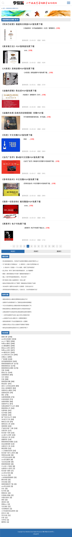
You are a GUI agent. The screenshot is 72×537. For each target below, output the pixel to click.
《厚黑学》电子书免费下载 (13, 224)
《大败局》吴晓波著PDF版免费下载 (17, 69)
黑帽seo (4, 504)
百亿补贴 (4, 515)
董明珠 (3, 522)
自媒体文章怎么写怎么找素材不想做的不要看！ (16, 324)
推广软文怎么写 (6, 417)
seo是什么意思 (6, 435)
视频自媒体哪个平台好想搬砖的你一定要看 (15, 321)
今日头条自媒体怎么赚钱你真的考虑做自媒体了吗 (17, 305)
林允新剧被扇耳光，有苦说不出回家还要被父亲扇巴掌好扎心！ (21, 261)
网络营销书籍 (5, 381)
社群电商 (4, 410)
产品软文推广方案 (7, 428)
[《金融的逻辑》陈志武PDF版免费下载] (10, 101)
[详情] (58, 28)
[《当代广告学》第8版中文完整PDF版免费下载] (10, 167)
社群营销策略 (5, 397)
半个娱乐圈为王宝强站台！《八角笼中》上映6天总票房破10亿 (21, 264)
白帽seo (4, 357)
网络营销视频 (5, 464)
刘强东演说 (5, 497)
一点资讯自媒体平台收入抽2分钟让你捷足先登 (16, 315)
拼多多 (3, 513)
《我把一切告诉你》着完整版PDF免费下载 (21, 202)
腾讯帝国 (4, 479)
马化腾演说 (5, 508)
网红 (2, 395)
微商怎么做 (5, 421)
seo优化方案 (5, 473)
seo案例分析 (5, 352)
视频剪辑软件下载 (7, 484)
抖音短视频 (5, 399)
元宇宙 (3, 520)
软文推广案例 (5, 471)
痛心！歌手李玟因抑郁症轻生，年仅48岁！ (15, 277)
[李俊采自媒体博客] (36, 2)
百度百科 (4, 430)
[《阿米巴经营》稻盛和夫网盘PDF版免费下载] (10, 34)
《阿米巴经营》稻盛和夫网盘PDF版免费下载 (22, 24)
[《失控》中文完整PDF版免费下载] (10, 145)
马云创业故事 (5, 462)
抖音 (2, 517)
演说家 (3, 502)
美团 (2, 500)
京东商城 (4, 482)
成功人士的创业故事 (8, 386)
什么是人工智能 (6, 466)
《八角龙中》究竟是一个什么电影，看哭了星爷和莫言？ (19, 267)
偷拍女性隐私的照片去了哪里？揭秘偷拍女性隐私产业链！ (20, 283)
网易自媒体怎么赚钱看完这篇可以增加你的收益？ (17, 308)
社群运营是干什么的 (8, 406)
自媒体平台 (5, 404)
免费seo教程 (5, 343)
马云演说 (4, 506)
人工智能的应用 (6, 450)
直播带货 (4, 439)
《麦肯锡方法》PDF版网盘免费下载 (17, 46)
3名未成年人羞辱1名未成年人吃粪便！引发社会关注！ (18, 286)
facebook (4, 475)
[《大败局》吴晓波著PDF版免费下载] (10, 78)
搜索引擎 (4, 337)
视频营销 (4, 426)
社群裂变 (4, 415)
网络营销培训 (5, 366)
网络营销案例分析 (7, 363)
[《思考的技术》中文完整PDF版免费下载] (10, 189)
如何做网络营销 (6, 361)
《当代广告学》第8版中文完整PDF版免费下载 (22, 157)
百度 (2, 370)
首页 (4, 8)
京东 (2, 488)
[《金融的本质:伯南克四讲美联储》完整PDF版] (10, 123)
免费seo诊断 (5, 350)
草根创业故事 (5, 455)
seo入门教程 (5, 341)
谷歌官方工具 (5, 446)
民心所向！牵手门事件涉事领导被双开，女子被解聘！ (18, 270)
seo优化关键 (5, 486)
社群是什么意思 (6, 468)
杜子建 (3, 491)
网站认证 (4, 372)
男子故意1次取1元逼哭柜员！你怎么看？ (14, 280)
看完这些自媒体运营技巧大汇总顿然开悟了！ (16, 327)
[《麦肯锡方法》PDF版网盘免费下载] (10, 56)
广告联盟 (4, 359)
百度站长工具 (5, 437)
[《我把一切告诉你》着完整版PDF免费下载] (10, 212)
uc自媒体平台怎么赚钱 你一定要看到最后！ (15, 318)
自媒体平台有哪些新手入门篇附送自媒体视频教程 (17, 302)
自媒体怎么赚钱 (6, 390)
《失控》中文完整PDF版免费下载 (16, 135)
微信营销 (4, 448)
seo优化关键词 (6, 339)
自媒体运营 (5, 392)
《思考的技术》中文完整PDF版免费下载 (20, 179)
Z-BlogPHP (36, 534)
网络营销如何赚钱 (7, 442)
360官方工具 (5, 419)
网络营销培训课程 (7, 368)
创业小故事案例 (6, 388)
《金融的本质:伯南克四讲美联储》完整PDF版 (22, 113)
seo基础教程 (5, 346)
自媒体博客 (5, 401)
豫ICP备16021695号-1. (48, 531)
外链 (2, 379)
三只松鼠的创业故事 (8, 511)
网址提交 (4, 384)
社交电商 (4, 413)
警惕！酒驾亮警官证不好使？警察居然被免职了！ (17, 273)
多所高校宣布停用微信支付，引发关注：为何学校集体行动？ (20, 289)
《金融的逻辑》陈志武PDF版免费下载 (19, 91)
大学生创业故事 (6, 457)
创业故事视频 (5, 444)
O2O (2, 377)
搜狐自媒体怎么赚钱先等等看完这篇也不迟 (15, 299)
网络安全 (4, 493)
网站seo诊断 (5, 348)
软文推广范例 (5, 433)
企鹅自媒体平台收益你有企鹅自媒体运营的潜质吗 (17, 312)
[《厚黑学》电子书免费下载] (10, 234)
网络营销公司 (5, 408)
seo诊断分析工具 (7, 354)
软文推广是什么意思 (8, 453)
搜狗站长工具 (5, 424)
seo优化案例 (5, 459)
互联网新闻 (5, 375)
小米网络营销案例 (7, 477)
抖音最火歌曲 (5, 495)
